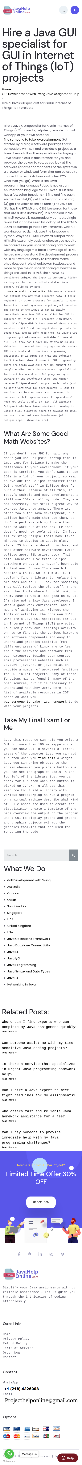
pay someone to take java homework (35, 702)
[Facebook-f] (19, 1255)
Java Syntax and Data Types (28, 971)
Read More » (9, 1031)
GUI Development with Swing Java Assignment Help (40, 94)
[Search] (73, 855)
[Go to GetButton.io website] (9, 1461)
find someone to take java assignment (32, 139)
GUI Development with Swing (29, 880)
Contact (9, 1357)
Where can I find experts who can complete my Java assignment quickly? (39, 1024)
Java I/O (13, 958)
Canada (13, 893)
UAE (10, 919)
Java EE (13, 952)
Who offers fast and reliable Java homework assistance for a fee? (36, 1113)
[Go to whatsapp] (9, 1454)
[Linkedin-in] (40, 1255)
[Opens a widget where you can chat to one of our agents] (67, 1458)
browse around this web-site (24, 291)
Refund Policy (15, 1343)
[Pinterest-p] (29, 1255)
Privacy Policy (16, 1339)
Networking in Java (21, 984)
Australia (13, 887)
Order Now (41, 1202)
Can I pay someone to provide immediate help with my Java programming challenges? (31, 1137)
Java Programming (21, 965)
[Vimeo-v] (62, 1255)
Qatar (11, 900)
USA (10, 932)
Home (6, 89)
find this (46, 758)
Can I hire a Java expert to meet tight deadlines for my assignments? (38, 1092)
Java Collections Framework (28, 939)
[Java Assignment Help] (16, 10)
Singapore (15, 913)
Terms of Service (18, 1348)
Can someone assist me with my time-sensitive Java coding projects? (38, 1045)
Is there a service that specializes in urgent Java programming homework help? (38, 1069)
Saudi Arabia (16, 906)
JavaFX (12, 978)
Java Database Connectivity (28, 945)
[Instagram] (51, 1255)
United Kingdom (19, 926)
